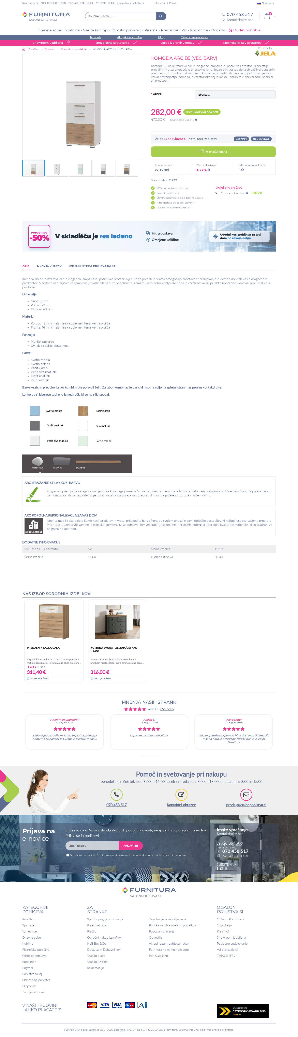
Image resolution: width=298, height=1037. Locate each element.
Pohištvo (28, 919)
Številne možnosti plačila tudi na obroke (180, 197)
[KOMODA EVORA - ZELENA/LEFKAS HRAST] (117, 622)
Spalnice (72, 30)
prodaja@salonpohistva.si (130, 2)
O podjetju (224, 925)
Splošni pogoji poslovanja (105, 919)
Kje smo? (223, 931)
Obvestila (155, 937)
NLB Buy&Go (261, 138)
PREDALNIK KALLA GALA (43, 647)
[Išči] (161, 16)
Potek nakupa (96, 925)
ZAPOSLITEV (226, 955)
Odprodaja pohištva (194, 37)
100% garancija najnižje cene (173, 188)
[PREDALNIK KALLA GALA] (54, 622)
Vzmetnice (29, 931)
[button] (83, 106)
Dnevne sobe (49, 30)
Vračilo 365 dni (97, 961)
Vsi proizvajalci (227, 949)
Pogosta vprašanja (162, 931)
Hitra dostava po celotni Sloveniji (175, 202)
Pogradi (27, 968)
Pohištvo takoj (32, 974)
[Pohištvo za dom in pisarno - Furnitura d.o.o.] (46, 16)
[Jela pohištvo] (265, 53)
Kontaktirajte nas (235, 855)
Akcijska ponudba (129, 37)
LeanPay (241, 138)
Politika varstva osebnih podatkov (172, 925)
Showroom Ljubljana (233, 193)
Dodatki (218, 30)
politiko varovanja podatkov (169, 855)
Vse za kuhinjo (95, 30)
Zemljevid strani (33, 992)
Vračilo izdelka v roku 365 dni (174, 207)
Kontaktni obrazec (181, 805)
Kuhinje (27, 943)
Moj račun (160, 2)
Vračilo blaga (96, 955)
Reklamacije (95, 968)
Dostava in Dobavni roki (104, 949)
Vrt (184, 30)
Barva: (156, 94)
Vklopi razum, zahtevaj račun (169, 943)
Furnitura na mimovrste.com (169, 949)
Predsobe (169, 30)
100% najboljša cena (201, 111)
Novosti (95, 37)
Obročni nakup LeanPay (104, 937)
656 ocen (167, 709)
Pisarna (151, 30)
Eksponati (29, 986)
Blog (161, 37)
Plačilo (91, 931)
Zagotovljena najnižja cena (167, 919)
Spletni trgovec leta (168, 192)
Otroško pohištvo (126, 30)
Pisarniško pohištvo (35, 949)
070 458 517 (116, 805)
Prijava (172, 2)
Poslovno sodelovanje (232, 943)
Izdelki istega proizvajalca (92, 266)
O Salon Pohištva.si (230, 919)
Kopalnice (199, 30)
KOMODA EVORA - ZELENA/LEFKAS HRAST (113, 649)
